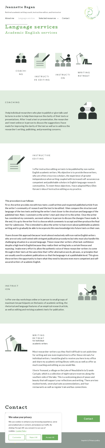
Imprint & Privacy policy (90, 440)
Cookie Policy (21, 431)
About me (9, 18)
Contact (65, 18)
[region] (33, 428)
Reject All (33, 437)
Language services (26, 18)
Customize (16, 437)
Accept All (50, 437)
